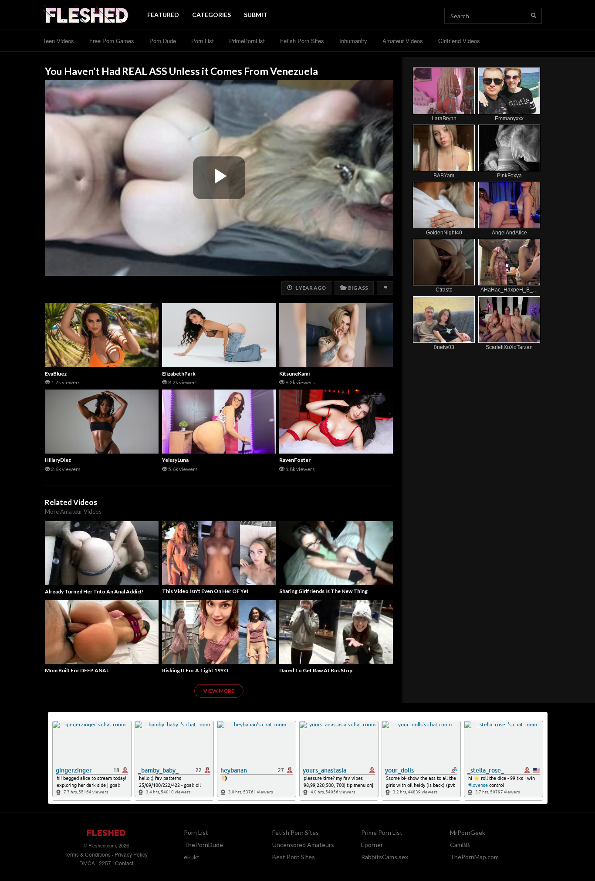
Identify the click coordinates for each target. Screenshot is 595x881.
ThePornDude (203, 844)
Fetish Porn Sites (302, 41)
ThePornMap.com (474, 857)
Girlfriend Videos (459, 41)
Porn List (202, 41)
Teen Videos (58, 41)
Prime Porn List (381, 832)
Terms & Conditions (87, 854)
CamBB (460, 844)
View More (218, 691)
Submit (255, 14)
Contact (124, 863)
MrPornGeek (467, 832)
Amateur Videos (402, 41)
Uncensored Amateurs (303, 844)
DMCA (87, 863)
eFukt (191, 857)
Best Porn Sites (293, 857)
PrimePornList (247, 41)
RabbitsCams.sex (384, 857)
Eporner (372, 844)
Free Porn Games (111, 41)
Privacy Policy (131, 854)
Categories (211, 14)
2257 (105, 863)
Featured (163, 14)
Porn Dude (162, 41)
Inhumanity (353, 41)
